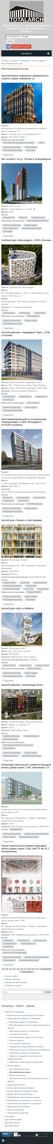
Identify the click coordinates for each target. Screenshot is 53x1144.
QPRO (41, 143)
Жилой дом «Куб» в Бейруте (17, 608)
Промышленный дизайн (18, 1113)
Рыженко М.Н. (41, 397)
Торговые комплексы (18, 1034)
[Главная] (26, 21)
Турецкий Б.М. (9, 218)
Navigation (26, 53)
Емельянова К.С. (10, 944)
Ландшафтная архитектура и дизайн (23, 1097)
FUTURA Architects (35, 504)
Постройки (31, 150)
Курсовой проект (12, 1122)
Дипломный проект (13, 1119)
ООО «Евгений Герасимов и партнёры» (19, 143)
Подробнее (8, 155)
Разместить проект (13, 985)
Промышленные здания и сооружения (24, 1103)
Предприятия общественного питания (26, 1047)
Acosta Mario (43, 589)
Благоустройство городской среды (22, 1091)
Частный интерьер (15, 1110)
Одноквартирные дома (19, 1069)
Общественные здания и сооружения (24, 1018)
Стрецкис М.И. (9, 397)
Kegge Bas (25, 583)
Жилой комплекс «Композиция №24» (22, 685)
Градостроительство (16, 1085)
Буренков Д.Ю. (9, 313)
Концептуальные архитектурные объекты (25, 1015)
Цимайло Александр (11, 736)
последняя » (28, 972)
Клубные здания (16, 1040)
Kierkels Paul (31, 586)
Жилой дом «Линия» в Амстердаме (21, 520)
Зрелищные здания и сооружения (24, 1031)
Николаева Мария (11, 739)
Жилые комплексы (11, 228)
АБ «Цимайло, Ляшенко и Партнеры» (18, 745)
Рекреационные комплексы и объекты (24, 1100)
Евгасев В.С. (23, 501)
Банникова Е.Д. (23, 498)
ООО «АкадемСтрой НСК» (38, 221)
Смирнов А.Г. (9, 501)
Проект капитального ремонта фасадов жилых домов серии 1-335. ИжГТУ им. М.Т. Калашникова (25, 848)
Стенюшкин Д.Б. (38, 218)
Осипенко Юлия (40, 583)
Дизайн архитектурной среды (36, 834)
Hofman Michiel (9, 665)
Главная (5, 61)
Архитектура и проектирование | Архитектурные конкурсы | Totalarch (26, 28)
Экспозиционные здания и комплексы (26, 1037)
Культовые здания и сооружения (23, 1022)
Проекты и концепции (20, 61)
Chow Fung (28, 589)
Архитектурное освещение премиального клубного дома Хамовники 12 (25, 77)
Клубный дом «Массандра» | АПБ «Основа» (26, 240)
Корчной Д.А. (25, 313)
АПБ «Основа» (33, 316)
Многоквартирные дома (13, 150)
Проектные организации (16, 982)
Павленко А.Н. (23, 941)
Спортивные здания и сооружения (24, 1053)
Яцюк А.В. (23, 218)
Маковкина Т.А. (16, 829)
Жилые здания (39, 61)
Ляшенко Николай (31, 736)
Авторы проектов (12, 979)
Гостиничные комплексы (20, 1043)
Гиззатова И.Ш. (40, 941)
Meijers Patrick (25, 665)
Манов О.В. (8, 498)
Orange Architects (34, 592)
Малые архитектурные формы (20, 1088)
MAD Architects (9, 748)
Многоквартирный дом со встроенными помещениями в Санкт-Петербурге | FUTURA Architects (23, 422)
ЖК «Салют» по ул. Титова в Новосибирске (26, 159)
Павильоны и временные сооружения (26, 1062)
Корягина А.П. (39, 498)
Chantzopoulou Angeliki (12, 586)
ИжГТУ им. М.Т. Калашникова (15, 953)
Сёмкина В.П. (40, 313)
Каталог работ (11, 976)
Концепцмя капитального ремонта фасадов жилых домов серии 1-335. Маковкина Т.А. (26, 766)
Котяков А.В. (8, 947)
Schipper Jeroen (10, 583)
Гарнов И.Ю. (8, 941)
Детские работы (12, 1126)
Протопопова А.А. (28, 944)
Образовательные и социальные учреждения (29, 1050)
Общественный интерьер (18, 1106)
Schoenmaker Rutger (11, 589)
